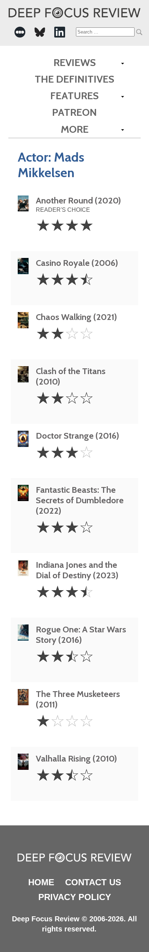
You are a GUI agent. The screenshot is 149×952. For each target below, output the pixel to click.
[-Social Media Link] (19, 32)
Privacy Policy (74, 897)
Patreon (74, 112)
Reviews (75, 62)
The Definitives (74, 79)
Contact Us (93, 882)
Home (41, 882)
